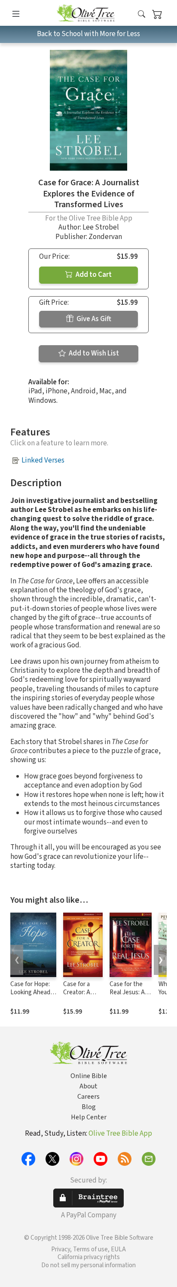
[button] (141, 14)
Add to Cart (93, 275)
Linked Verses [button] (42, 460)
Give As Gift (93, 319)
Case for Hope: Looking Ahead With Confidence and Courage (32, 996)
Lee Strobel (100, 227)
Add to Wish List (93, 353)
